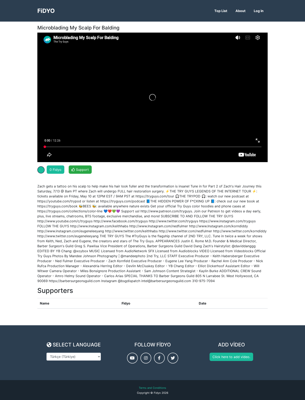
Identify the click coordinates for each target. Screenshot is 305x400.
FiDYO (46, 10)
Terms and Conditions (152, 387)
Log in (259, 11)
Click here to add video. (231, 357)
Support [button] (82, 170)
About (240, 11)
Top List (220, 11)
